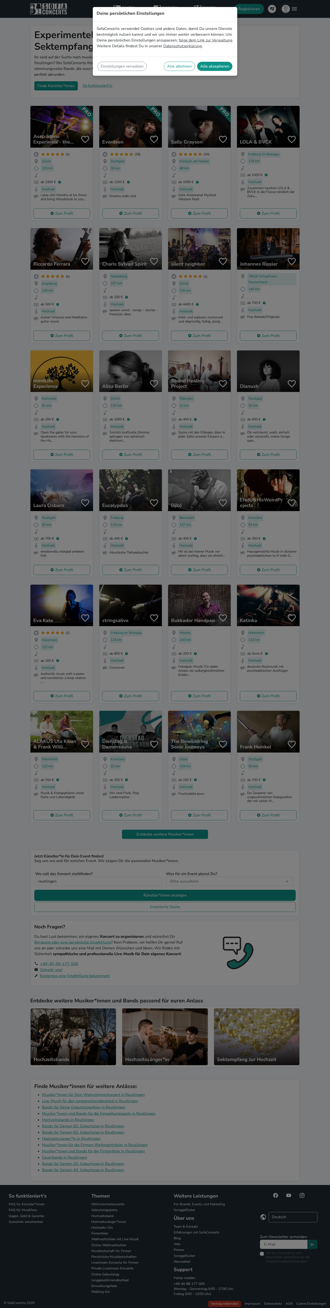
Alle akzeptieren (214, 66)
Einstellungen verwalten (122, 66)
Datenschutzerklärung (182, 46)
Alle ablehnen (179, 66)
